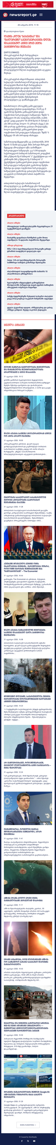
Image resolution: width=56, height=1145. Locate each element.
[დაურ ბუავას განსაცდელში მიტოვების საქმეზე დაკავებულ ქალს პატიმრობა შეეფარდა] (28, 609)
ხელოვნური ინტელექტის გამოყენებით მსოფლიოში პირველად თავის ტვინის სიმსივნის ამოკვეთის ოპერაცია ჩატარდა (30, 285)
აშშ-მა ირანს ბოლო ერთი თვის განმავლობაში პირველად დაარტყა (23, 899)
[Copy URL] (42, 203)
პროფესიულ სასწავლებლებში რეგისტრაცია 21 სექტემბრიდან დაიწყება (30, 227)
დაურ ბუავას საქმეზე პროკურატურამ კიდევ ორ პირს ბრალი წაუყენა (27, 434)
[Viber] (36, 203)
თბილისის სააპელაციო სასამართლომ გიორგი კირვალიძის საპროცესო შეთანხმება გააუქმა (25, 499)
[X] (12, 203)
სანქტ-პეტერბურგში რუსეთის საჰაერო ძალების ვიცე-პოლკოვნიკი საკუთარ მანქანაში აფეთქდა (30, 297)
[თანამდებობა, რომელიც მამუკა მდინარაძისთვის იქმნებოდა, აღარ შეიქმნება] (28, 808)
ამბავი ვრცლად (15, 245)
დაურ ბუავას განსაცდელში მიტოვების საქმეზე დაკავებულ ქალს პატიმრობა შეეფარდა (24, 632)
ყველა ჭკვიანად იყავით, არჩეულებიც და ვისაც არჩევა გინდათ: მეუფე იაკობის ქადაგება (30, 308)
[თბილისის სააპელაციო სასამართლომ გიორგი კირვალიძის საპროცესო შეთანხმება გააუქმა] (28, 476)
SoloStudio (33, 1137)
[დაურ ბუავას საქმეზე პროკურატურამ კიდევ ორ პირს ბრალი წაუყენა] (28, 413)
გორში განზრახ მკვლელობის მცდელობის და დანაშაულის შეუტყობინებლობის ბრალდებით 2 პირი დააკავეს (27, 369)
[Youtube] (34, 1141)
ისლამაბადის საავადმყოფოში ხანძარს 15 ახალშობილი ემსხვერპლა (27, 272)
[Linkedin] (24, 203)
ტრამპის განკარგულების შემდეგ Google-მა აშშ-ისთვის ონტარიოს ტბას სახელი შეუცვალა (27, 1094)
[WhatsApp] (18, 203)
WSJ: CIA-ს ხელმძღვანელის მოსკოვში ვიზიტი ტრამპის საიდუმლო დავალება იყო (29, 250)
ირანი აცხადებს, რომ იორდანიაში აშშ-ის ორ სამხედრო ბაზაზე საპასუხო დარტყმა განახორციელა (26, 961)
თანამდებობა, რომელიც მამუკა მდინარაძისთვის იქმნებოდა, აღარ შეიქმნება (23, 831)
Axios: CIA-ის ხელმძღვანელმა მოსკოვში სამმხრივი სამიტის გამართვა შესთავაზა (26, 261)
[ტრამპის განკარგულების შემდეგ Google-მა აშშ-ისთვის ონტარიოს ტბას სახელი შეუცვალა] (28, 1071)
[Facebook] (6, 203)
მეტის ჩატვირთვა (27, 1125)
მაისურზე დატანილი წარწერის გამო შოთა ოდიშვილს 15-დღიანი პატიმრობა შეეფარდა (28, 238)
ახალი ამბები (13, 223)
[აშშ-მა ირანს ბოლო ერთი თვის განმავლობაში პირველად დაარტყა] (28, 877)
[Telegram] (30, 203)
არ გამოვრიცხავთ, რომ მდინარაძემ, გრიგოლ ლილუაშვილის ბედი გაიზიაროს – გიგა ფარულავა (27, 765)
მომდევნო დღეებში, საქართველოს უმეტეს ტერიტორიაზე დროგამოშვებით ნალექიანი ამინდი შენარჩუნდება (27, 698)
